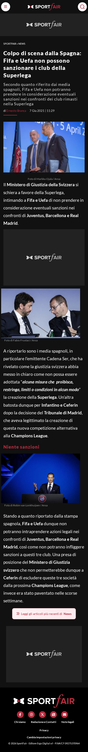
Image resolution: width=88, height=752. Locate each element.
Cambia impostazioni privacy (44, 737)
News (21, 43)
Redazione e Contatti (43, 722)
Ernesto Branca (16, 110)
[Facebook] (20, 714)
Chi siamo (20, 722)
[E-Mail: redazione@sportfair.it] (64, 714)
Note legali (67, 722)
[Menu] (5, 6)
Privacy (44, 730)
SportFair (9, 43)
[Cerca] (82, 6)
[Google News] (53, 714)
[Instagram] (31, 714)
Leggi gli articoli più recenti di (46, 614)
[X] (42, 714)
